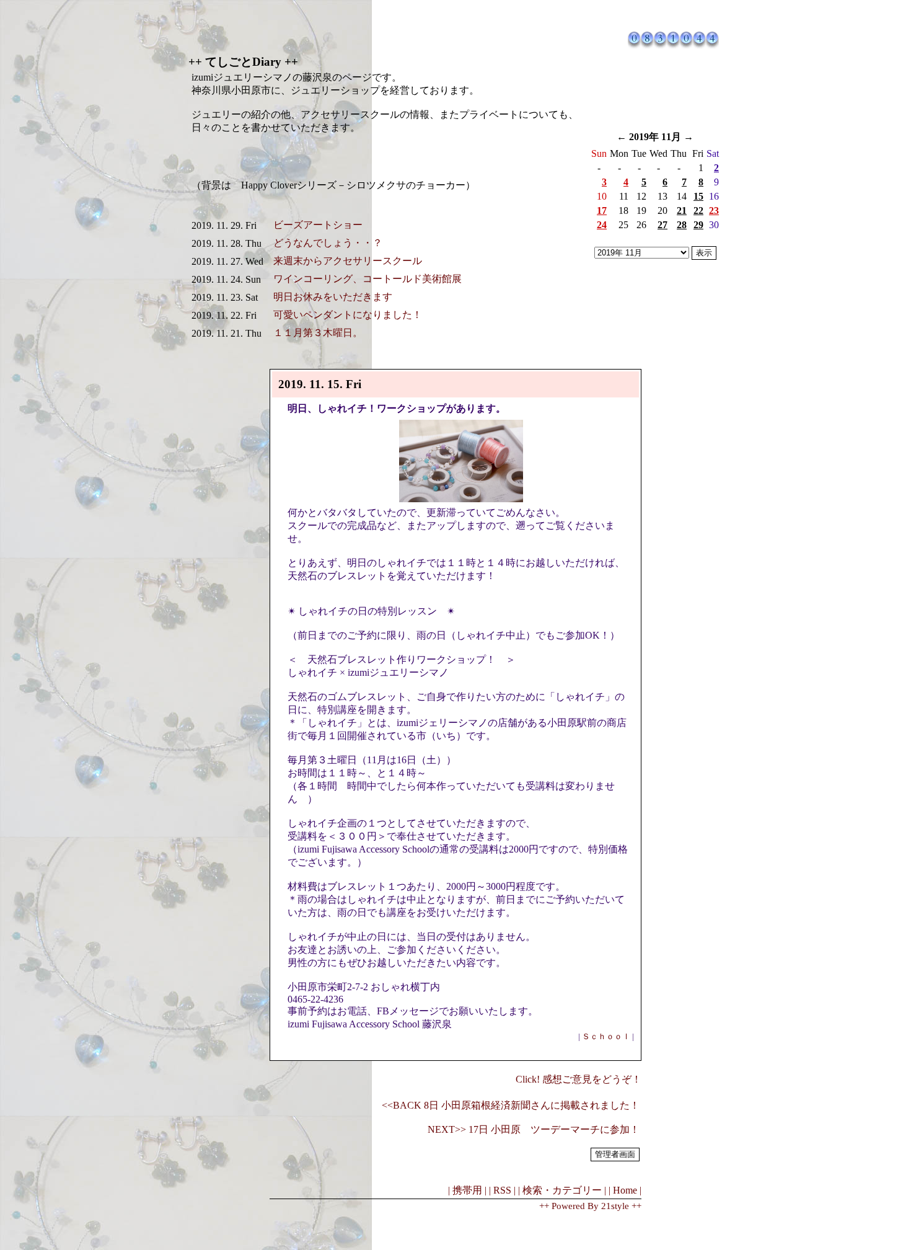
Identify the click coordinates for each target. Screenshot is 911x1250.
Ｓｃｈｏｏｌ (606, 1036)
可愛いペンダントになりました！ (347, 314)
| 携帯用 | (467, 1190)
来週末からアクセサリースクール (347, 260)
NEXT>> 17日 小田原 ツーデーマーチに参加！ (534, 1129)
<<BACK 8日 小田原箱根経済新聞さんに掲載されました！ (511, 1105)
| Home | (625, 1190)
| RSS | (502, 1190)
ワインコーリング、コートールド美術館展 (367, 278)
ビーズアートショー (318, 224)
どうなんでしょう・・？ (327, 242)
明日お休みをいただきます (332, 296)
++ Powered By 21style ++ (590, 1206)
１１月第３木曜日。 (318, 332)
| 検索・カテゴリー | (562, 1190)
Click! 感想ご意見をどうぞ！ (578, 1079)
